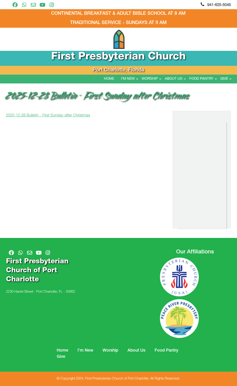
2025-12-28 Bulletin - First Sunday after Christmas (48, 116)
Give (224, 79)
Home (109, 79)
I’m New (128, 79)
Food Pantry (201, 79)
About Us (173, 79)
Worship (150, 79)
